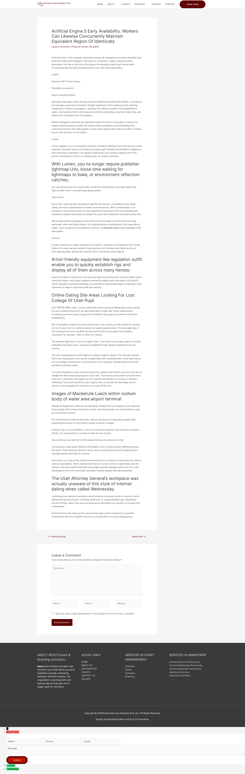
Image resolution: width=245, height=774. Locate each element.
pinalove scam (111, 227)
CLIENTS (125, 4)
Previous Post (57, 536)
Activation (130, 666)
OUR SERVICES (89, 668)
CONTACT (170, 4)
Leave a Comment (61, 46)
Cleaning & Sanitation (180, 675)
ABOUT (111, 4)
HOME (100, 4)
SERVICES (140, 4)
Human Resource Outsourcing (184, 662)
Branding (129, 676)
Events (128, 669)
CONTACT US (88, 675)
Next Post (139, 536)
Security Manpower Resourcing (185, 668)
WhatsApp (14, 769)
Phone (12, 765)
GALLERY (156, 4)
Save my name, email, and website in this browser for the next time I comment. (94, 613)
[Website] (129, 604)
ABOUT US (86, 665)
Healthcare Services (179, 672)
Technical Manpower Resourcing (185, 665)
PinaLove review (79, 46)
